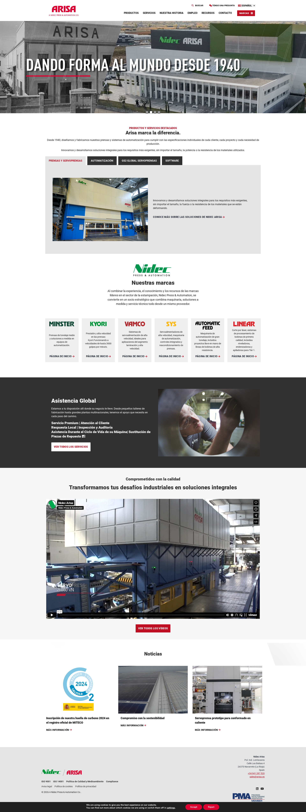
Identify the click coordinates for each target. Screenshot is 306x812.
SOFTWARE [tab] (172, 160)
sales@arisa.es (257, 776)
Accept (193, 807)
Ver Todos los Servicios (71, 446)
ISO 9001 (46, 781)
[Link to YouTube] (262, 789)
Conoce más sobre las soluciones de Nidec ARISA (187, 217)
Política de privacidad (85, 786)
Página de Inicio (61, 356)
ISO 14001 (58, 781)
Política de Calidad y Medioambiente (85, 781)
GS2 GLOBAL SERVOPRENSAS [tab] (139, 160)
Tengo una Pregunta (223, 5)
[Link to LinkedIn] (257, 789)
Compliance (112, 781)
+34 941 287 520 (256, 773)
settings (171, 807)
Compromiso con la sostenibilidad (142, 718)
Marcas (244, 13)
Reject (211, 807)
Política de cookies (64, 786)
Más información (57, 730)
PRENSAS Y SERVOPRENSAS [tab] (65, 160)
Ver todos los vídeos (153, 628)
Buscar (199, 5)
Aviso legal (46, 786)
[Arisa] (64, 10)
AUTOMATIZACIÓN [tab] (102, 160)
